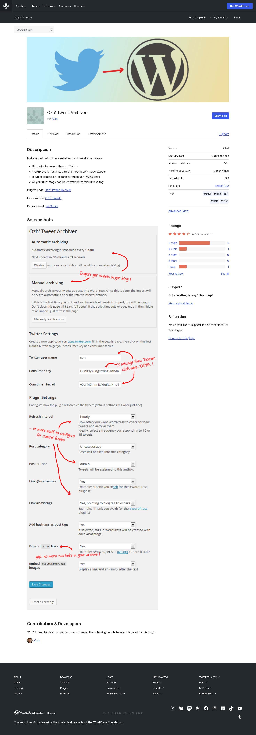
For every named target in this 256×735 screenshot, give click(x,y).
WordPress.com (209, 676)
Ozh (55, 118)
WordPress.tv (116, 693)
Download (220, 115)
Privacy (18, 693)
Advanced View (178, 211)
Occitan (51, 712)
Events (157, 682)
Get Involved (160, 676)
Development (97, 134)
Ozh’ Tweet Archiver (58, 190)
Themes (65, 682)
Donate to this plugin (181, 338)
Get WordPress (239, 6)
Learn (110, 676)
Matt (203, 682)
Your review (175, 273)
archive (207, 193)
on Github (52, 206)
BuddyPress (207, 693)
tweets (214, 201)
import (217, 193)
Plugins (64, 688)
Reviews (53, 134)
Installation (73, 134)
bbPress (205, 688)
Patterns (65, 693)
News (17, 682)
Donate (158, 688)
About (17, 676)
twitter (224, 201)
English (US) (222, 185)
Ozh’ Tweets (53, 198)
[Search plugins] (50, 29)
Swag (157, 693)
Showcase (66, 676)
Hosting (18, 688)
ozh (226, 193)
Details (35, 134)
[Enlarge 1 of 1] (153, 230)
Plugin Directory (23, 17)
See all (225, 273)
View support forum (180, 303)
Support (224, 134)
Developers (113, 688)
